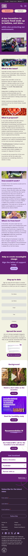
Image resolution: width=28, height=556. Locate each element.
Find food (20, 11)
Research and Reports (19, 527)
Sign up (14, 326)
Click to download (15, 355)
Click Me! (14, 268)
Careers (16, 522)
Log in (7, 1)
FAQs (3, 525)
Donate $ (7, 11)
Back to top (21, 478)
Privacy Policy (5, 529)
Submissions (4, 527)
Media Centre (17, 525)
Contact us (4, 522)
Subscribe (14, 516)
